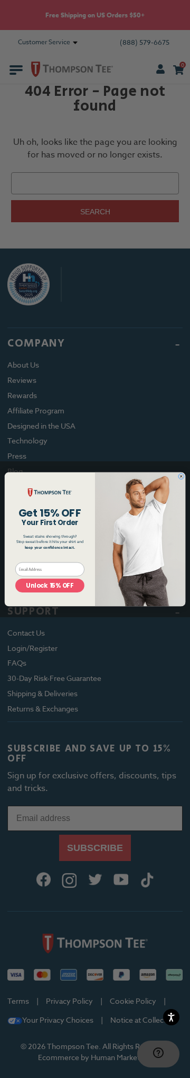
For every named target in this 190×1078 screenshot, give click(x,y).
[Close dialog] (181, 476)
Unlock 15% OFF (49, 585)
